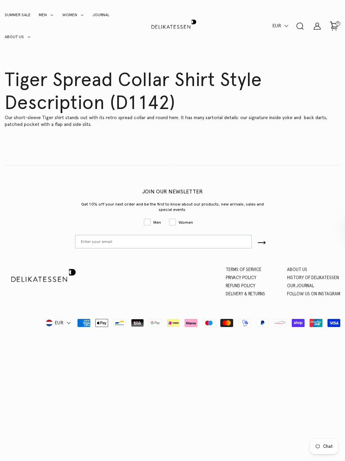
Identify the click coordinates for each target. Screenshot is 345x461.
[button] (281, 26)
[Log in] (317, 26)
